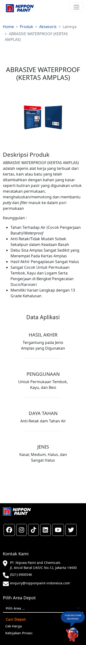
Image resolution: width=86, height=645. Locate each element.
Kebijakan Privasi (18, 633)
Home (8, 26)
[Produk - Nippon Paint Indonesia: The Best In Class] (20, 8)
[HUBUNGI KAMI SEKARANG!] (72, 635)
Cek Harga (13, 626)
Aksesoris (48, 26)
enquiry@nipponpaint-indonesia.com (40, 583)
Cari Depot (16, 619)
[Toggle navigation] (76, 7)
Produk (26, 26)
